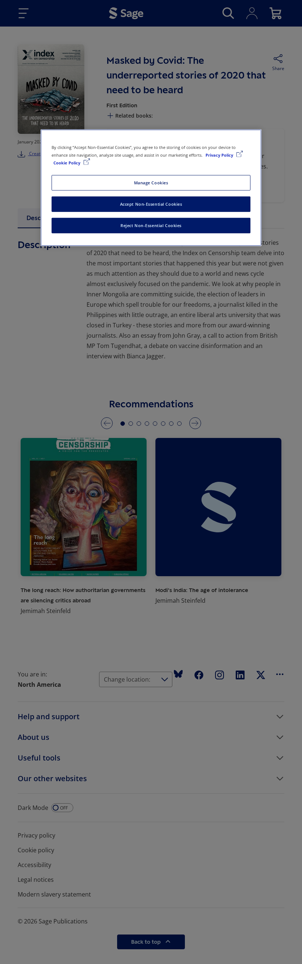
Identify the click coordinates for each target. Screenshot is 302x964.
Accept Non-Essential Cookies (151, 204)
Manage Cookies (151, 182)
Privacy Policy (220, 155)
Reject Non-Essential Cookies (151, 225)
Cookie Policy (67, 163)
